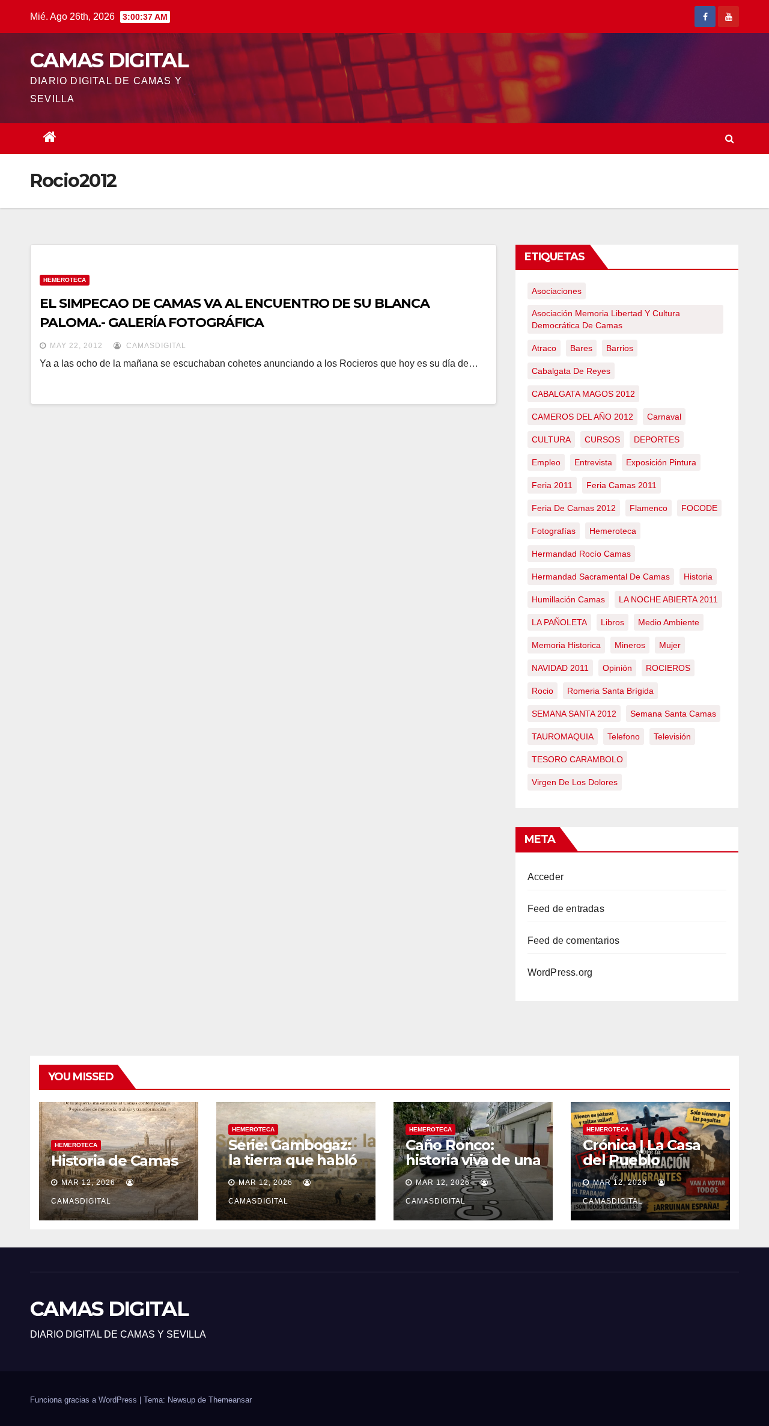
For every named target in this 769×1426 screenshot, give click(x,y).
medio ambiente (668, 622)
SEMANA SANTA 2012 (574, 713)
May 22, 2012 (76, 345)
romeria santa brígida (610, 691)
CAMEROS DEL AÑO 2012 (582, 416)
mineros (630, 645)
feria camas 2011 (621, 485)
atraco (544, 348)
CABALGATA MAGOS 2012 (583, 394)
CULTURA (551, 439)
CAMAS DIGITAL (109, 60)
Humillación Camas (568, 599)
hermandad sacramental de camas (601, 576)
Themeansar (230, 1399)
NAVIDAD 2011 (560, 668)
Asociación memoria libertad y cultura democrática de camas (606, 319)
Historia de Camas (114, 1160)
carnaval (664, 416)
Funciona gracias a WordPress (84, 1399)
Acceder (545, 877)
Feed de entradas (565, 909)
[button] (729, 138)
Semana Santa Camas (673, 713)
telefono (623, 736)
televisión (672, 736)
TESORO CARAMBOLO (577, 759)
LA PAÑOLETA (559, 622)
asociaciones (557, 291)
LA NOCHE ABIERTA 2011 (668, 599)
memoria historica (566, 645)
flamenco (648, 508)
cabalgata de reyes (571, 371)
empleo (546, 462)
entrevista (593, 462)
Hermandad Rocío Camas (581, 553)
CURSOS (602, 439)
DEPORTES (656, 439)
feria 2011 (552, 485)
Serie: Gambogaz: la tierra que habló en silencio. (292, 1160)
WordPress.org (560, 972)
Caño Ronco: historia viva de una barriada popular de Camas (473, 1167)
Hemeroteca (64, 280)
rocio (542, 691)
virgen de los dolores (575, 782)
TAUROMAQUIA (563, 736)
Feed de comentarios (573, 940)
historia (698, 576)
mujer (670, 645)
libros (612, 622)
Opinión (617, 668)
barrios (619, 348)
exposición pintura (661, 462)
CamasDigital (155, 345)
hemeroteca (612, 531)
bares (581, 348)
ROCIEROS (668, 668)
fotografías (554, 531)
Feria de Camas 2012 (574, 508)
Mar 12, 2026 (88, 1182)
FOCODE (699, 508)
